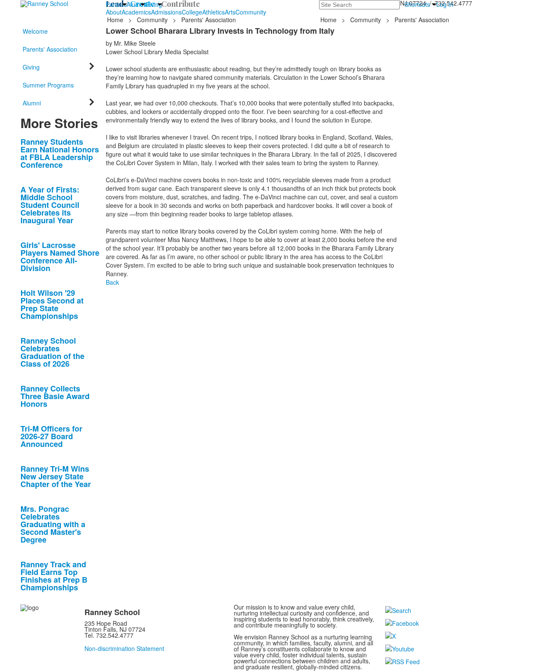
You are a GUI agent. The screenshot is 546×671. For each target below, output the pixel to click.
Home (116, 19)
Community (250, 12)
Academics (136, 12)
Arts (230, 12)
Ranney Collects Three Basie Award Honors (55, 396)
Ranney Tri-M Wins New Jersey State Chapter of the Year (55, 476)
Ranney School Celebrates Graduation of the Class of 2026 (52, 352)
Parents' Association (208, 19)
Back (112, 282)
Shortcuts (417, 4)
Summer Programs (48, 85)
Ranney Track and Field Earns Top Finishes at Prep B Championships (53, 576)
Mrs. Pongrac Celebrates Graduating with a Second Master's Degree (52, 524)
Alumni (136, 4)
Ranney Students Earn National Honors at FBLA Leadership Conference (59, 153)
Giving (153, 4)
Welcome (35, 31)
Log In (444, 4)
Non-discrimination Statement (124, 648)
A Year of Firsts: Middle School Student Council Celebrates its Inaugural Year (49, 205)
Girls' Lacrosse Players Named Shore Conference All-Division (59, 256)
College (192, 12)
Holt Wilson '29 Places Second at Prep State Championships (52, 304)
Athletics (213, 12)
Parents (116, 4)
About (114, 12)
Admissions (166, 12)
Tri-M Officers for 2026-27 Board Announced (51, 436)
